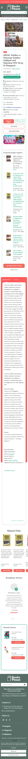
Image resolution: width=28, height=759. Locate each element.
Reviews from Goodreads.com (17, 520)
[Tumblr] (6, 720)
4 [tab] (17, 618)
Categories (7, 730)
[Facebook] (9, 720)
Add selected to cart (14, 266)
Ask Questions (14, 131)
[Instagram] (3, 720)
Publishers (7, 734)
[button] (14, 139)
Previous (22, 627)
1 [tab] (10, 618)
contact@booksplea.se (9, 711)
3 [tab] (15, 618)
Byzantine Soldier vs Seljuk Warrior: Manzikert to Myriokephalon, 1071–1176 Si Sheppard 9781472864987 (18, 222)
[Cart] (26, 7)
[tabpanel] (6, 553)
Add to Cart (18, 642)
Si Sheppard (11, 454)
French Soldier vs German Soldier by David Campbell (18, 252)
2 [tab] (12, 618)
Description (6, 279)
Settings (13, 748)
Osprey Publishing (13, 460)
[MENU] (2, 7)
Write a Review (16, 68)
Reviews (16, 279)
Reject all (13, 751)
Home (2, 19)
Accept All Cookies (13, 755)
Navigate (6, 726)
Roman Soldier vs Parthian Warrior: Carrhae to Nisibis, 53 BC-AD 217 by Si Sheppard (18, 239)
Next (25, 627)
